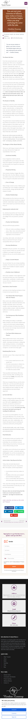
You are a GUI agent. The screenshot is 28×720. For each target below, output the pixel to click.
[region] (14, 709)
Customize (14, 713)
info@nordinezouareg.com (14, 611)
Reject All (14, 717)
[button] (25, 3)
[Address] (14, 587)
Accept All (14, 709)
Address (14, 593)
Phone (14, 623)
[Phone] (14, 617)
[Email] (14, 603)
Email (14, 609)
